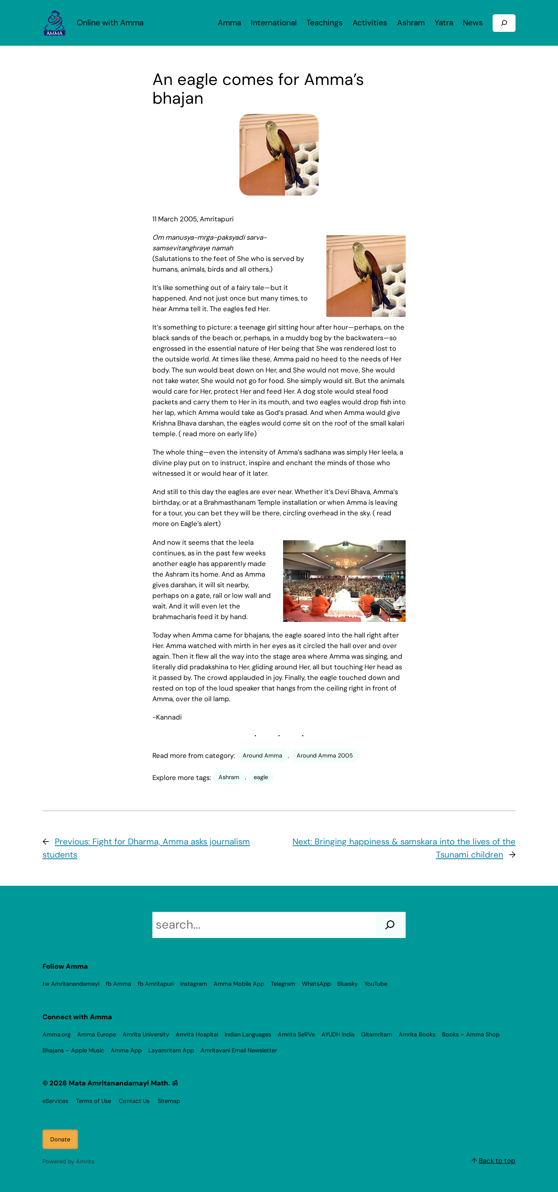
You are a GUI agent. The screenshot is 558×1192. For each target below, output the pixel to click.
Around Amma (262, 755)
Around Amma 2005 (325, 755)
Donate (60, 1139)
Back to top (497, 1160)
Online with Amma (110, 23)
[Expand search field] (504, 23)
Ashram (229, 777)
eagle (261, 777)
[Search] (390, 924)
